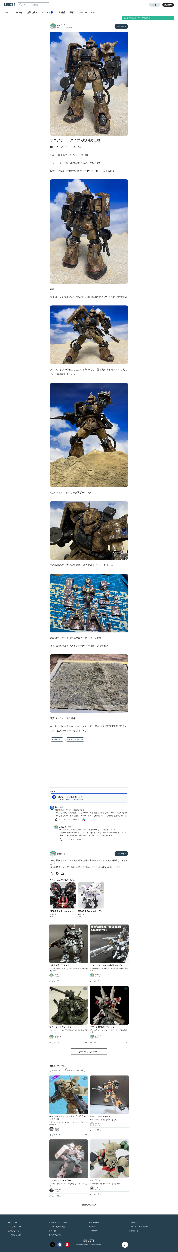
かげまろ (53, 915)
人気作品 (61, 12)
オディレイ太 (100, 1187)
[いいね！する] (125, 1245)
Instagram (93, 1231)
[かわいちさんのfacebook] (57, 873)
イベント (47, 12)
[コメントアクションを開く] (126, 807)
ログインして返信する (71, 820)
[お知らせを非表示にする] (171, 18)
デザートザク (57, 739)
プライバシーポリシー (138, 1226)
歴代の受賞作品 (55, 1235)
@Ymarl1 (98, 1123)
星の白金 (58, 1190)
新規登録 (168, 5)
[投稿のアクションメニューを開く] (86, 981)
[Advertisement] (89, 763)
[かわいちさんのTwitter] (52, 873)
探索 (72, 12)
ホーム (7, 12)
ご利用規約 (134, 1222)
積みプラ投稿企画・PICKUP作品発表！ (138, 18)
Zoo (57, 807)
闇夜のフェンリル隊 (75, 739)
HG (58, 28)
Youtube (92, 1226)
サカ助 (57, 1128)
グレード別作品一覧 (57, 1226)
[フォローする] (121, 26)
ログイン (154, 5)
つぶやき (19, 12)
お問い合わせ (13, 1231)
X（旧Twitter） (95, 1222)
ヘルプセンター (87, 12)
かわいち (61, 25)
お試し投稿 (32, 12)
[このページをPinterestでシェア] (67, 1244)
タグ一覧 (52, 1231)
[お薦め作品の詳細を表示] (125, 147)
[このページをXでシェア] (52, 1244)
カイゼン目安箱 (14, 1235)
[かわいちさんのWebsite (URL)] (63, 873)
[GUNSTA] (9, 5)
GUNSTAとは (13, 1222)
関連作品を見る (89, 1205)
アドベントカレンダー (58, 1222)
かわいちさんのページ (89, 1051)
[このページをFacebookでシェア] (59, 1244)
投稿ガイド (134, 1231)
